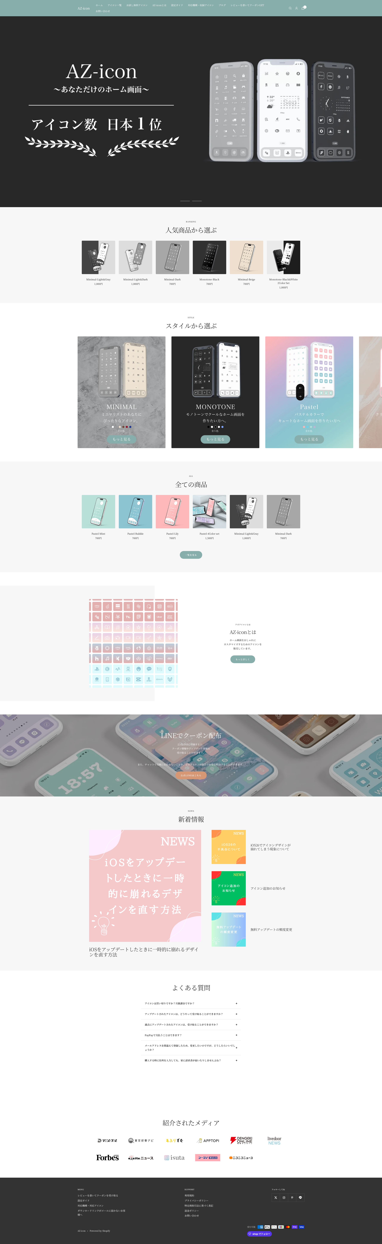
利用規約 (189, 1195)
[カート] (302, 8)
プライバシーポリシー (196, 1200)
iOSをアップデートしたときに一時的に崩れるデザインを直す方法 (144, 952)
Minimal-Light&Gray (98, 279)
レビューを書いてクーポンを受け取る (98, 1195)
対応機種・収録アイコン (201, 5)
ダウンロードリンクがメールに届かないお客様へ (101, 1213)
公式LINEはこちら (191, 775)
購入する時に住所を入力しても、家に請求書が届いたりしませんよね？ (183, 1060)
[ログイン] (296, 8)
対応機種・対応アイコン (91, 1205)
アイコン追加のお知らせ (268, 888)
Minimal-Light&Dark (135, 279)
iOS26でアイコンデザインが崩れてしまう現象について (271, 847)
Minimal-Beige (246, 279)
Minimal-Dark (172, 279)
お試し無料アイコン (137, 5)
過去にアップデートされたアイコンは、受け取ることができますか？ (181, 1024)
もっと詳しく (243, 659)
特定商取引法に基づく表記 (199, 1205)
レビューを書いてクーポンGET (247, 5)
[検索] (290, 8)
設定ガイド (177, 5)
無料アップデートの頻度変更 (271, 929)
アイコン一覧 (115, 5)
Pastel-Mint (98, 533)
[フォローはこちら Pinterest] (292, 1197)
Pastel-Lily (172, 533)
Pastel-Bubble (135, 533)
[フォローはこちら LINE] (300, 1197)
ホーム (99, 5)
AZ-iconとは (159, 5)
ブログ (222, 5)
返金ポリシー (192, 1210)
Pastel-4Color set (209, 533)
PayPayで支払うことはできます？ (163, 1035)
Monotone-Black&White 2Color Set (283, 281)
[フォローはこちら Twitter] (276, 1197)
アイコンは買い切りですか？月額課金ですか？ (170, 1003)
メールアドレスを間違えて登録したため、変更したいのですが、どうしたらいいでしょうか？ (190, 1047)
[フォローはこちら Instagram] (284, 1197)
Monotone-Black (209, 279)
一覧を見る (191, 554)
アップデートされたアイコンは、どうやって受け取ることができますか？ (184, 1014)
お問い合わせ (103, 11)
